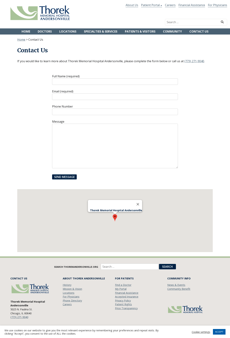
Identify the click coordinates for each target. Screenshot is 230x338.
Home (26, 31)
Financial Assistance (191, 5)
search (167, 267)
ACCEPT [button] (219, 331)
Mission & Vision (72, 289)
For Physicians (217, 5)
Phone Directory (72, 300)
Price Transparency (126, 308)
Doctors (45, 31)
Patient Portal (150, 5)
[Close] (138, 204)
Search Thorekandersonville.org (76, 266)
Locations (67, 31)
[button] (114, 218)
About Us (132, 5)
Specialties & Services (100, 31)
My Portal (120, 289)
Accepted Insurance (126, 296)
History (67, 285)
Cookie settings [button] (201, 332)
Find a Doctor (123, 285)
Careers (170, 5)
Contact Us (198, 31)
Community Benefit (178, 289)
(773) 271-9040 (194, 61)
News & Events (176, 285)
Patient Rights (123, 304)
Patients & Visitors (140, 31)
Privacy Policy (123, 300)
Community (172, 31)
